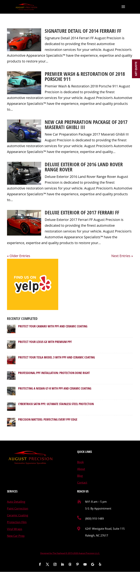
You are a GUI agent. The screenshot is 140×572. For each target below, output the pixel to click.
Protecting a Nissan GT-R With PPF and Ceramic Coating (54, 388)
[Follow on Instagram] (55, 564)
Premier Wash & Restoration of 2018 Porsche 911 (85, 76)
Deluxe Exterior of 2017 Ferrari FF (82, 212)
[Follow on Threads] (70, 564)
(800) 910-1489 (94, 518)
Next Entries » (122, 255)
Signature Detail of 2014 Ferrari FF (83, 30)
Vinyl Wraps (14, 529)
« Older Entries (18, 255)
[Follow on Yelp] (100, 564)
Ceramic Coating (17, 515)
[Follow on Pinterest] (77, 564)
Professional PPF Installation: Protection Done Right (54, 373)
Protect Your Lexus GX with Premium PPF (45, 342)
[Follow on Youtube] (85, 564)
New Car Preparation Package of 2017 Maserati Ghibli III (86, 124)
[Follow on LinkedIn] (62, 564)
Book (80, 462)
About (81, 469)
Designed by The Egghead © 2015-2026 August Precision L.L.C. (70, 553)
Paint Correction (17, 508)
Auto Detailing (16, 502)
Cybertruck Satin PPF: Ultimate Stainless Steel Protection (56, 404)
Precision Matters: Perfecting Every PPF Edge (47, 419)
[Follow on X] (47, 564)
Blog (80, 476)
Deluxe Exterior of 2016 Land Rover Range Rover (84, 167)
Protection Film (17, 522)
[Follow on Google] (92, 564)
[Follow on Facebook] (40, 564)
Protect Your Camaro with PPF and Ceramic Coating (52, 326)
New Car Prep (16, 536)
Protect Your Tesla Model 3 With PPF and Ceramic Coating (56, 357)
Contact (82, 482)
